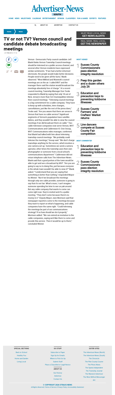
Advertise (58, 25)
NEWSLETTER (93, 2)
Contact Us (73, 25)
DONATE (105, 2)
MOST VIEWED (81, 59)
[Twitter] (15, 59)
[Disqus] (39, 257)
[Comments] (9, 65)
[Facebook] (9, 59)
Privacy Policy (62, 387)
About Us (44, 25)
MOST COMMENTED (84, 140)
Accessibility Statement (76, 387)
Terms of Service (50, 387)
